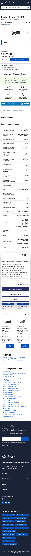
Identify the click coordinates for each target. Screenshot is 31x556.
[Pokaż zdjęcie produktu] (4, 42)
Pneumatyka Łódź (20, 521)
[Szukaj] (28, 7)
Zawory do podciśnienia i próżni (12, 384)
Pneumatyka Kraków (8, 518)
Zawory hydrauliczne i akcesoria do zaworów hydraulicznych (13, 397)
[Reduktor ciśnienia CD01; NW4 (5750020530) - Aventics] (8, 322)
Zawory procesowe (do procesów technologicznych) (12, 415)
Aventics (9, 24)
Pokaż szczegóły (21, 284)
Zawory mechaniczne (9, 376)
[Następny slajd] (27, 32)
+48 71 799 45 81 (8, 499)
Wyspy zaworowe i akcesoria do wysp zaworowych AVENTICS (14, 358)
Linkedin (9, 502)
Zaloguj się (8, 79)
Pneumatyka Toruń (22, 534)
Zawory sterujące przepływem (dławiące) (14, 406)
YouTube (6, 502)
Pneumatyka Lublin (7, 521)
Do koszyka (10, 346)
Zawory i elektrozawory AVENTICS (13, 361)
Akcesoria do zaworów (9, 410)
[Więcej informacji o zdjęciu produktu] (25, 45)
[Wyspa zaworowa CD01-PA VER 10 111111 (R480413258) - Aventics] (22, 322)
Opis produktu (6, 110)
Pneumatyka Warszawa (9, 537)
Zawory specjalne (8, 394)
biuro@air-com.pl (8, 496)
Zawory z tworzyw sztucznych (11, 404)
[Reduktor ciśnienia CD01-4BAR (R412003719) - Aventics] (15, 33)
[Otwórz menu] (2, 3)
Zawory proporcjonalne (9, 386)
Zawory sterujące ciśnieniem (11, 402)
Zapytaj (17, 74)
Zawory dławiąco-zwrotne (10, 388)
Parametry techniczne (18, 110)
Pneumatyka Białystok (8, 514)
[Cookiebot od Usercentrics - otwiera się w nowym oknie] (22, 255)
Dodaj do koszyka (19, 59)
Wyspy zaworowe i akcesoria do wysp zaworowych (14, 379)
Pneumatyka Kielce (21, 518)
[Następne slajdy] (28, 314)
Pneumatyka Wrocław (8, 541)
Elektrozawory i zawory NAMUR (12, 382)
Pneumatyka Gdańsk (22, 514)
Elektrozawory (7, 371)
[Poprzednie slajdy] (21, 314)
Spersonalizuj (14, 294)
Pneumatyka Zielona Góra (9, 544)
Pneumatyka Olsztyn (8, 524)
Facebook (3, 502)
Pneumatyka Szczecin (8, 534)
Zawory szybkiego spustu (10, 390)
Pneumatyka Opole (21, 524)
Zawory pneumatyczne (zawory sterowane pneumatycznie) (15, 374)
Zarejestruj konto (19, 79)
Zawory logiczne (7, 392)
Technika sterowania (9, 412)
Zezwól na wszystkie (15, 289)
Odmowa (15, 299)
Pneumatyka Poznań (8, 528)
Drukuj (24, 74)
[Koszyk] (28, 3)
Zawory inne (6, 408)
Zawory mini (6, 400)
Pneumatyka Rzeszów (22, 528)
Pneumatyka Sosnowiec (9, 531)
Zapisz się (24, 439)
